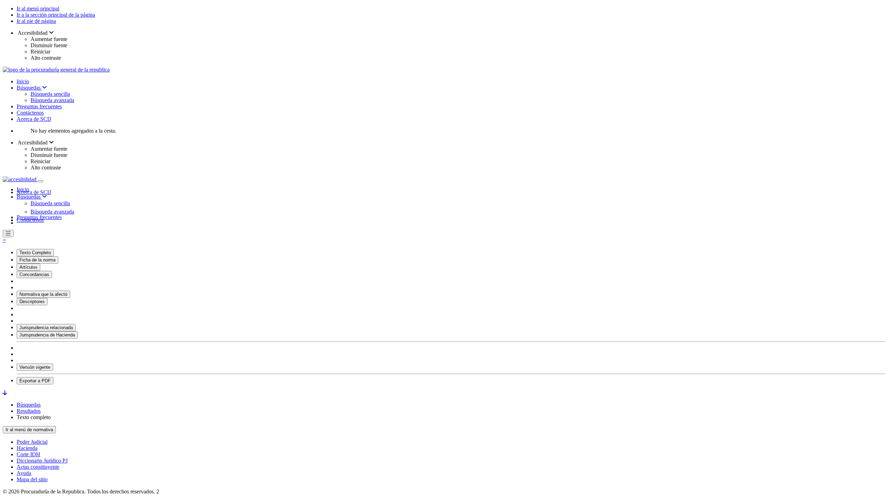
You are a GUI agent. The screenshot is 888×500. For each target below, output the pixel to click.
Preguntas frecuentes (39, 106)
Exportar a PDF (35, 380)
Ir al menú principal (38, 8)
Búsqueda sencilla (50, 94)
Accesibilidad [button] (33, 33)
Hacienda (27, 448)
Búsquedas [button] (29, 197)
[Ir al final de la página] (5, 393)
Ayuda (24, 473)
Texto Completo (35, 252)
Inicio (23, 81)
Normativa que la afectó (43, 294)
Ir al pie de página (36, 21)
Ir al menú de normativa (29, 429)
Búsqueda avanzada (52, 100)
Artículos (28, 267)
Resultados (29, 411)
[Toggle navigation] (40, 181)
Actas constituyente (38, 467)
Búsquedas (29, 88)
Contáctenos (30, 113)
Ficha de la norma (37, 259)
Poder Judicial (32, 442)
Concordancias (34, 274)
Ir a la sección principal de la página (56, 15)
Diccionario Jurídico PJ (42, 461)
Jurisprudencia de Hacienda (47, 335)
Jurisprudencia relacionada (46, 327)
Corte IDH (28, 454)
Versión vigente (34, 367)
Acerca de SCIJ (34, 119)
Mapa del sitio (32, 479)
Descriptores (32, 301)
